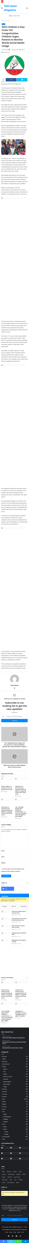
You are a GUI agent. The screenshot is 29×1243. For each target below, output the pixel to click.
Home (4, 20)
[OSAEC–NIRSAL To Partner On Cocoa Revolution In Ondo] (7, 781)
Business (4, 1056)
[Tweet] (22, 79)
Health (5, 1074)
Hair (4, 1071)
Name (3, 850)
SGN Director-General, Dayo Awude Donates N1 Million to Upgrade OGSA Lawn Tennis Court (20, 790)
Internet (5, 1121)
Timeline (21, 1179)
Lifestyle (4, 1096)
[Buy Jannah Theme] (14, 15)
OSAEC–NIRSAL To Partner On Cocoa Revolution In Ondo (6, 788)
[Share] (11, 79)
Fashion (4, 1066)
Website (3, 862)
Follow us (4, 1187)
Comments (23, 906)
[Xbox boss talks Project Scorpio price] (6, 914)
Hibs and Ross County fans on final (18, 926)
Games (7, 1134)
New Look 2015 (7, 1076)
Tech (3, 1111)
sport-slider (4, 1179)
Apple (5, 1114)
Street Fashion (7, 1081)
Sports (4, 1109)
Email (3, 856)
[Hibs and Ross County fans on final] (6, 928)
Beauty (5, 1069)
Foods (6, 1131)
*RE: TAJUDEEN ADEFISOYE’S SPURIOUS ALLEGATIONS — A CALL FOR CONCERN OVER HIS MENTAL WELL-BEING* (20, 811)
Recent (14, 906)
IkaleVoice (24, 1229)
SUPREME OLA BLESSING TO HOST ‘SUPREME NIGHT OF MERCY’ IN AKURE (21, 1013)
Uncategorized (6, 1136)
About (3, 1171)
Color (20, 1171)
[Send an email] (9, 49)
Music (5, 1126)
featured (18, 1174)
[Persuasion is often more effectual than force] (6, 921)
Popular (4, 906)
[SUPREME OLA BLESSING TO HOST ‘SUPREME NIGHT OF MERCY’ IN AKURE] (21, 1006)
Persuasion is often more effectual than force (19, 919)
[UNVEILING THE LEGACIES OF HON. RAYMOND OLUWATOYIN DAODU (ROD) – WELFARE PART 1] (14, 1160)
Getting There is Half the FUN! (19, 933)
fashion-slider (11, 1174)
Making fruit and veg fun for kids (19, 941)
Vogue (5, 1086)
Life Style (4, 1094)
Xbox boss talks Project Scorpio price (19, 912)
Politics (4, 1101)
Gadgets (5, 1119)
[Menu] (2, 9)
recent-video (17, 1177)
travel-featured (10, 1182)
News (8, 20)
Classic (15, 1171)
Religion (4, 1104)
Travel (3, 1124)
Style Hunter (6, 1084)
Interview (4, 1091)
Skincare (5, 1079)
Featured (4, 1089)
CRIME (4, 1059)
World (5, 1129)
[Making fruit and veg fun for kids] (6, 942)
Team (11, 1179)
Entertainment (6, 1064)
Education (4, 1061)
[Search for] (27, 9)
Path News (6, 49)
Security (4, 1106)
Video (3, 1139)
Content (4, 1174)
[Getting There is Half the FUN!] (6, 935)
